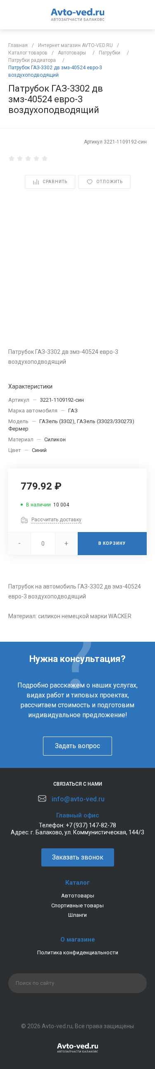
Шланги (77, 915)
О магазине (77, 939)
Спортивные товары (77, 905)
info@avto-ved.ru (78, 799)
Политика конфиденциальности (77, 952)
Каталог (77, 882)
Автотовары (77, 895)
